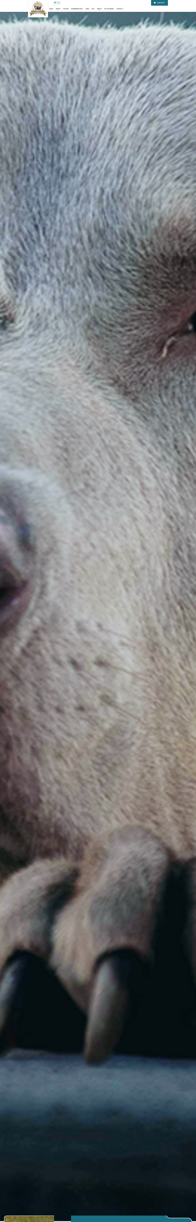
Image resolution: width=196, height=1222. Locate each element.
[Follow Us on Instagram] (58, 2)
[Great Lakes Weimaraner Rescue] (38, 8)
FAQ (93, 9)
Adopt (58, 9)
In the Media (109, 9)
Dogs (51, 9)
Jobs (87, 9)
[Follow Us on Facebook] (55, 2)
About (99, 9)
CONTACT (160, 3)
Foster (65, 9)
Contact (119, 9)
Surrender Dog (77, 9)
